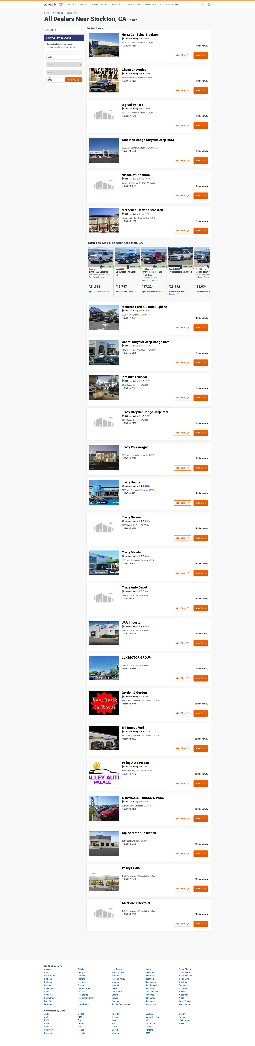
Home (46, 13)
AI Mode (172, 4)
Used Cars (71, 4)
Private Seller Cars (99, 4)
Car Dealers (58, 13)
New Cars (84, 4)
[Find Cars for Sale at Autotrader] (53, 4)
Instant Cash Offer (133, 4)
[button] (205, 4)
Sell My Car (116, 4)
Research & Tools (152, 4)
